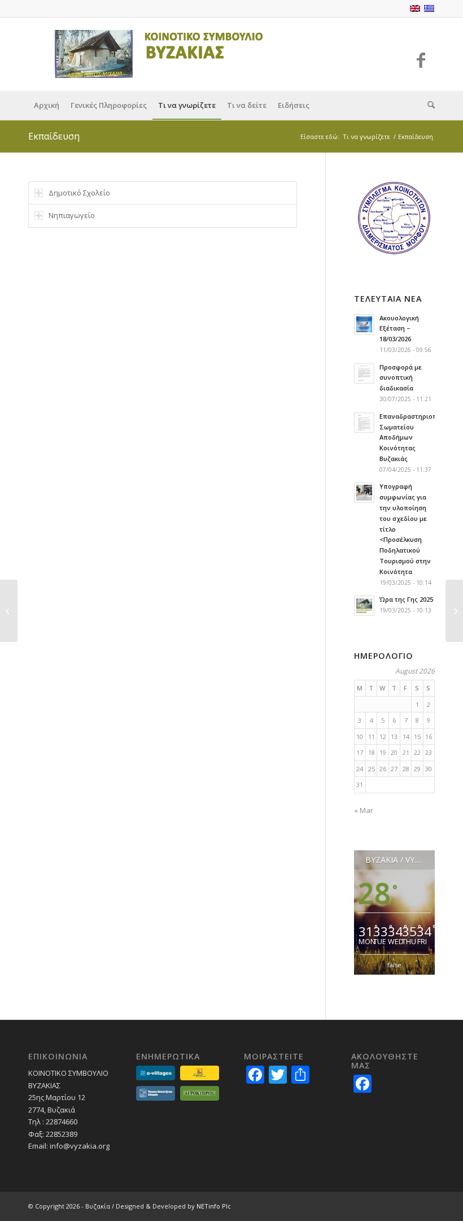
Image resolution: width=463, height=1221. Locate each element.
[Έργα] (9, 611)
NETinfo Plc (213, 1206)
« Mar (363, 810)
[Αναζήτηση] (428, 105)
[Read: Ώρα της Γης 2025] (364, 606)
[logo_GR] (152, 54)
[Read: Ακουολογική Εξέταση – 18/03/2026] (364, 324)
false (394, 965)
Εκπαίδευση (54, 136)
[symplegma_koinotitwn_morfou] (394, 218)
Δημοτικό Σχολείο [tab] (79, 193)
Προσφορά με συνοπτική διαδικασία (400, 378)
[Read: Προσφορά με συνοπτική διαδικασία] (364, 373)
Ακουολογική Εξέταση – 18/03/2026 (399, 329)
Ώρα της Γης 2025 (406, 599)
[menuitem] (46, 105)
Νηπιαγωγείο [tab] (72, 215)
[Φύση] (454, 611)
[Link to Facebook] (421, 60)
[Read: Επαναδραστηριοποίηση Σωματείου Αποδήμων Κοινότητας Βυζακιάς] (364, 422)
